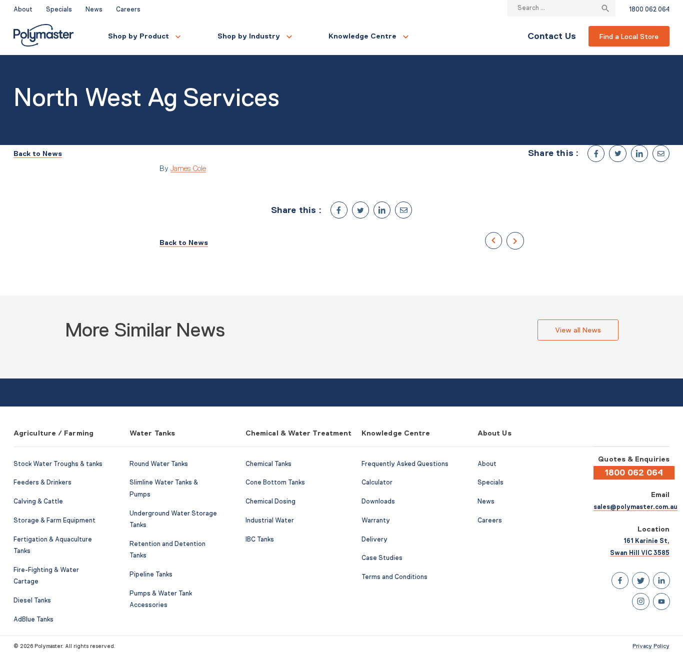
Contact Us (552, 36)
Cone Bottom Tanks (275, 482)
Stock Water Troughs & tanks (58, 464)
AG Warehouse (515, 240)
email (661, 153)
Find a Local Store (629, 36)
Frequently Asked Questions (405, 464)
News (94, 9)
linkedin (639, 153)
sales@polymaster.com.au (636, 507)
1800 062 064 (649, 9)
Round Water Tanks (159, 464)
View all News (578, 330)
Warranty (376, 520)
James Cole (188, 168)
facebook (596, 153)
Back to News (38, 154)
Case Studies (382, 558)
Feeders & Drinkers (43, 482)
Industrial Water (270, 520)
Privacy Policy (651, 646)
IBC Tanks (260, 539)
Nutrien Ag (493, 240)
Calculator (377, 482)
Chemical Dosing (271, 501)
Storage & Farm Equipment (55, 520)
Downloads (378, 501)
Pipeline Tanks (151, 574)
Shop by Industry (249, 36)
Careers (128, 9)
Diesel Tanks (32, 600)
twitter (617, 153)
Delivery (375, 539)
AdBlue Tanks (34, 619)
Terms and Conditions (395, 577)
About (23, 9)
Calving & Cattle (38, 501)
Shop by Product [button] (138, 36)
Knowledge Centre (362, 36)
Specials (59, 9)
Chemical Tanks (269, 464)
